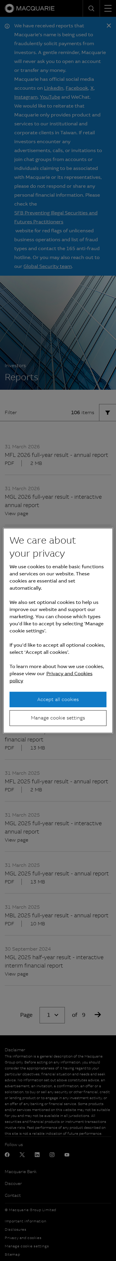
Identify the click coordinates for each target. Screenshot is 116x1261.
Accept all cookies (58, 699)
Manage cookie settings (58, 718)
